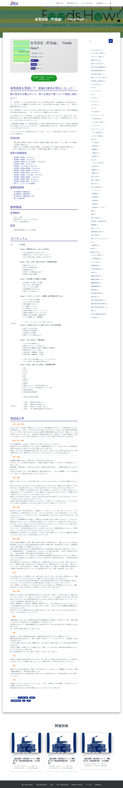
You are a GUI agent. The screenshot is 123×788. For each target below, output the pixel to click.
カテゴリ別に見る (87, 3)
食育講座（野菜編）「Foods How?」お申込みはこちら (44, 78)
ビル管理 (94, 142)
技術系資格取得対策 (16, 700)
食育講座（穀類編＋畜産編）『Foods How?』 (27, 177)
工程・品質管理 (95, 187)
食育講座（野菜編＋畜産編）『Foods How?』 (27, 170)
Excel (92, 87)
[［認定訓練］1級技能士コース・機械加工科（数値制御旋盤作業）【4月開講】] (61, 742)
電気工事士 (94, 296)
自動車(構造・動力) (96, 231)
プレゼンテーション (96, 129)
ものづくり (94, 101)
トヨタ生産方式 (95, 118)
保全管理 (94, 146)
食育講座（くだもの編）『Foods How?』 (26, 166)
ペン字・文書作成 (96, 132)
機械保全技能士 (95, 276)
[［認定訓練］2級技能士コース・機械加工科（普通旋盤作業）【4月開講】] (96, 742)
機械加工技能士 (95, 279)
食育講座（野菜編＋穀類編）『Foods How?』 (27, 168)
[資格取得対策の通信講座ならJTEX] (14, 3)
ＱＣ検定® (94, 317)
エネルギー (94, 104)
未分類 (92, 248)
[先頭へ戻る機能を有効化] (119, 784)
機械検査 (94, 149)
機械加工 (94, 170)
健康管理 (32, 697)
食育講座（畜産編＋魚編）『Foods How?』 (27, 181)
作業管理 (94, 197)
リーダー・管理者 (96, 136)
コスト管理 (94, 111)
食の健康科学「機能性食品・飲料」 (24, 196)
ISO (92, 94)
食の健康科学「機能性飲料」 (22, 194)
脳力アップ (94, 228)
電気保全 (94, 156)
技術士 (93, 272)
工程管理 (94, 204)
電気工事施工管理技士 (97, 300)
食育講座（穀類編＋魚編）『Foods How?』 (27, 179)
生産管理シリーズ (97, 207)
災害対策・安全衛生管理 (98, 221)
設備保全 (94, 153)
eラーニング (94, 91)
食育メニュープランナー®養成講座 (24, 183)
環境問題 (93, 225)
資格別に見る (94, 252)
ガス (92, 108)
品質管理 (94, 200)
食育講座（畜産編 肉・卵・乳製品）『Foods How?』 (30, 161)
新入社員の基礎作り (96, 74)
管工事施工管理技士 (96, 293)
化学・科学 (94, 176)
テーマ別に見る (94, 84)
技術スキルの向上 (96, 63)
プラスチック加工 (97, 163)
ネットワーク (95, 125)
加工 (92, 160)
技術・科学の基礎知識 (97, 67)
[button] (63, 3)
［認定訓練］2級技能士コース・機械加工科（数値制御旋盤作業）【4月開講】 (26, 760)
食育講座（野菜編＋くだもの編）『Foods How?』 (29, 175)
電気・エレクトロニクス (98, 238)
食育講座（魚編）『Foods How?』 (24, 164)
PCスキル (93, 98)
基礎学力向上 (95, 60)
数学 (92, 211)
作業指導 (94, 193)
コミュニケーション (96, 115)
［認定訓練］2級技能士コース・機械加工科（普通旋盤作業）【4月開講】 (96, 759)
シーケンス (95, 190)
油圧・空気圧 (95, 218)
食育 (29, 700)
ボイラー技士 (95, 262)
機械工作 (94, 173)
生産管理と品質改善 (96, 81)
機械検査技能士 (95, 283)
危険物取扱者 (95, 265)
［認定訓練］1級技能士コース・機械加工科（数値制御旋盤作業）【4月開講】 (61, 760)
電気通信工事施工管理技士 (98, 303)
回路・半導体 (95, 180)
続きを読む (35, 768)
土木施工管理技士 (96, 269)
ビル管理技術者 (95, 258)
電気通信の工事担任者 (77, 784)
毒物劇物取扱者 (95, 286)
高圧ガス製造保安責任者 (98, 314)
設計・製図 (94, 235)
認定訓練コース (101, 3)
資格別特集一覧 (72, 3)
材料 (92, 214)
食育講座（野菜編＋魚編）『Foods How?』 (27, 172)
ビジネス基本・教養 (23, 697)
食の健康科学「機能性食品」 (22, 192)
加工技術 (94, 166)
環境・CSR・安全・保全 (98, 77)
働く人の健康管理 (19, 198)
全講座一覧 (59, 3)
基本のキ (93, 183)
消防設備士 (94, 289)
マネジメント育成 (96, 56)
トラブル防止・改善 (96, 122)
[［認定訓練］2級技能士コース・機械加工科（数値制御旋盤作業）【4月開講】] (26, 742)
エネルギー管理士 (96, 255)
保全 (92, 139)
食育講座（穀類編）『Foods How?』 (25, 159)
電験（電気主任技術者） (98, 307)
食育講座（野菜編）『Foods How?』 (25, 157)
